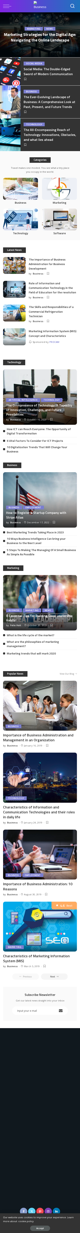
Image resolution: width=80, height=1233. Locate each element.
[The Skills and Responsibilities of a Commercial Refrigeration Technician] (14, 312)
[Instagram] (48, 1211)
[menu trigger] (8, 6)
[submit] (61, 1010)
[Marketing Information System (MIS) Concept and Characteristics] (14, 336)
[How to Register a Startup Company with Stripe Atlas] (40, 500)
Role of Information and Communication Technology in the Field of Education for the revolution (52, 288)
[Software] (59, 222)
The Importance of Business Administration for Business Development (47, 264)
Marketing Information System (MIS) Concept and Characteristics (52, 333)
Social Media (34, 63)
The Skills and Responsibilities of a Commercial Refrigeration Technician (51, 311)
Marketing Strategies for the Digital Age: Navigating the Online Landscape (40, 37)
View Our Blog (67, 673)
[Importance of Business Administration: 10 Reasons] (40, 854)
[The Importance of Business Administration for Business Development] (14, 265)
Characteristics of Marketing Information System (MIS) (36, 958)
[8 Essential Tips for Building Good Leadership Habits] (40, 602)
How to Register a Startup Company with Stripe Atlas (36, 515)
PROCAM (54, 341)
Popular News (15, 673)
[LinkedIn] (56, 1211)
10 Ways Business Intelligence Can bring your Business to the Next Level (36, 540)
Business (31, 91)
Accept (40, 1228)
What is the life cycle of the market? (30, 635)
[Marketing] (59, 191)
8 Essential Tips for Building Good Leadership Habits (39, 618)
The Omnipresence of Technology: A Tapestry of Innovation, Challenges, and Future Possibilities (39, 410)
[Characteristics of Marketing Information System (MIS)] (40, 927)
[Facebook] (23, 1211)
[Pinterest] (40, 1211)
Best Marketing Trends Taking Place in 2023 (35, 532)
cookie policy (26, 1221)
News (49, 28)
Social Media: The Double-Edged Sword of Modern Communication (48, 71)
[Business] (20, 191)
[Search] (72, 6)
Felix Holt (15, 625)
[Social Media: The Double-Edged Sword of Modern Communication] (10, 71)
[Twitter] (31, 1211)
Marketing (33, 28)
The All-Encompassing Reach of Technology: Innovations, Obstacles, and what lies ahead (50, 134)
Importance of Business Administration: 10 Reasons (37, 886)
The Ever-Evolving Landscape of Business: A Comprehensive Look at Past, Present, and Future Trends (49, 101)
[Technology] (20, 222)
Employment (33, 507)
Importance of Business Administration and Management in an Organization (38, 737)
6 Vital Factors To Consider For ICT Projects (35, 441)
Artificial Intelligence (23, 399)
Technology (34, 124)
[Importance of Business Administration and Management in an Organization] (40, 706)
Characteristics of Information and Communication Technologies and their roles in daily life (39, 812)
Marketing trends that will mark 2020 (31, 653)
